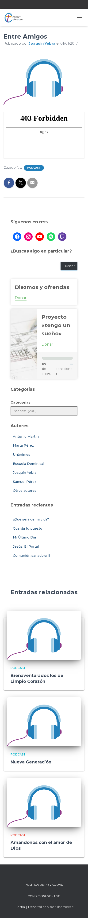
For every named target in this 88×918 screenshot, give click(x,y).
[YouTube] (39, 236)
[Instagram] (28, 236)
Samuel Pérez (24, 482)
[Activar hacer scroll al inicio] (79, 908)
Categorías (20, 402)
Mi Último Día (24, 537)
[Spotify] (51, 236)
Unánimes (21, 454)
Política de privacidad (44, 884)
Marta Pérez (23, 445)
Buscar (69, 266)
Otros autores (24, 490)
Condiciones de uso (44, 896)
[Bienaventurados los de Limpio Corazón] (44, 635)
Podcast (34, 167)
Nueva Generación (31, 762)
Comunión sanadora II (31, 555)
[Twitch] (62, 236)
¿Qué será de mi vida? (31, 519)
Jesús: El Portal (26, 546)
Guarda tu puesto (27, 528)
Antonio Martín (26, 436)
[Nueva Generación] (44, 721)
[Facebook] (17, 236)
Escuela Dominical (28, 464)
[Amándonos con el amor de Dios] (44, 802)
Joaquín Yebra (24, 472)
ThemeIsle (65, 907)
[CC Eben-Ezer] (16, 17)
